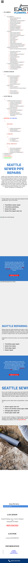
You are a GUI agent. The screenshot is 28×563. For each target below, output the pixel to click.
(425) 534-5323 (12, 525)
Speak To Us (14, 275)
